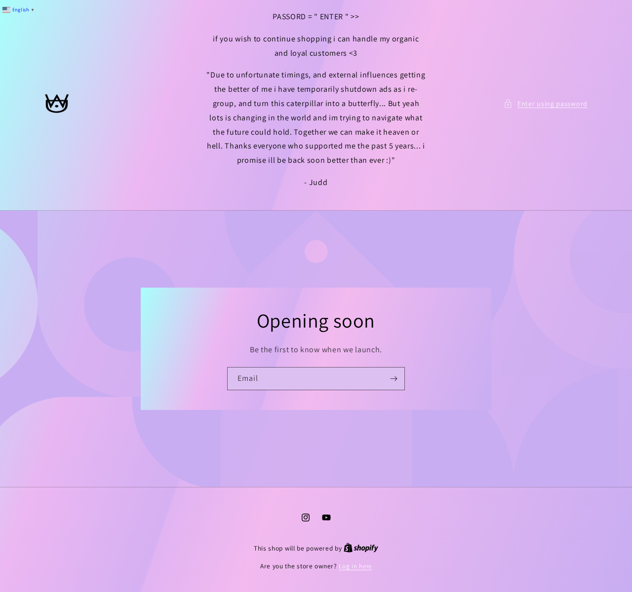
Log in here (355, 566)
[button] (546, 104)
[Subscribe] (393, 378)
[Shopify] (361, 548)
